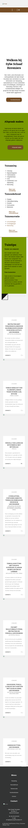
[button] (19, 10)
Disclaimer (22, 823)
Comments (8, 355)
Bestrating (10, 225)
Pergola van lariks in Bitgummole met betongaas (14, 445)
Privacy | (18, 823)
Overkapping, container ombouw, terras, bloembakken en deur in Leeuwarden (14, 500)
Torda (8, 825)
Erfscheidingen (11, 222)
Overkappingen (11, 223)
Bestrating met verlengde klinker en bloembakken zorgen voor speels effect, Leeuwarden (14, 328)
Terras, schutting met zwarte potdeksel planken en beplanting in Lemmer (14, 567)
